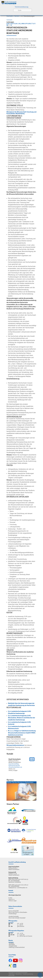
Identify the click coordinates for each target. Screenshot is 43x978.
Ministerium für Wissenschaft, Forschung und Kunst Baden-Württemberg (21, 112)
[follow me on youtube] (15, 961)
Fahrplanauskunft (14, 765)
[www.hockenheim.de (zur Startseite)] (21, 2)
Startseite (9, 16)
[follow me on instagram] (20, 961)
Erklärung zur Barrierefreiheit (17, 947)
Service (16, 16)
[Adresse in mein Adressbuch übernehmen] (31, 761)
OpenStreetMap (13, 764)
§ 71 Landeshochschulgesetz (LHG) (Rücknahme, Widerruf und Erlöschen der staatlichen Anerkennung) (21, 718)
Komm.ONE (11, 975)
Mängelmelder (13, 946)
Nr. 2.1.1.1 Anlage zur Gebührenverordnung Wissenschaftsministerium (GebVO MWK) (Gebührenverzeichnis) (22, 733)
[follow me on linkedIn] (15, 967)
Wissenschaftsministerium (15, 745)
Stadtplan (11, 943)
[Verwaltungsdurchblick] (28, 851)
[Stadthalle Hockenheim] (14, 831)
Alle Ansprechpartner (14, 895)
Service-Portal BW (13, 911)
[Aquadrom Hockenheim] (29, 841)
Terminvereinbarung (21, 7)
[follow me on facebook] (10, 961)
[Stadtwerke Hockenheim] (14, 841)
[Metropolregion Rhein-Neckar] (12, 810)
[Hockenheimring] (29, 810)
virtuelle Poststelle (13, 916)
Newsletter (12, 944)
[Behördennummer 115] (14, 821)
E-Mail (10, 898)
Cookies (25, 974)
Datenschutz (19, 974)
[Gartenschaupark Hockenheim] (25, 821)
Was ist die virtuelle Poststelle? (17, 918)
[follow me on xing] (10, 967)
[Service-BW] (14, 850)
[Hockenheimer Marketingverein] (29, 830)
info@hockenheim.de (15, 767)
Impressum (12, 974)
